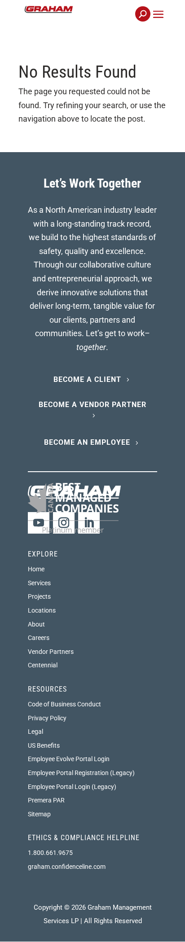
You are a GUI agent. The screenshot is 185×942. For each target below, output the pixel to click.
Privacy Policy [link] (47, 718)
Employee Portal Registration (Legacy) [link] (81, 772)
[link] (78, 19)
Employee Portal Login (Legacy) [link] (72, 786)
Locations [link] (42, 610)
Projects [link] (39, 596)
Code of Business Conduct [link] (64, 704)
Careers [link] (38, 637)
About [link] (36, 624)
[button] (158, 24)
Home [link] (36, 569)
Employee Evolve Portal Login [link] (69, 758)
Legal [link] (35, 731)
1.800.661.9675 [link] (50, 852)
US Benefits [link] (44, 745)
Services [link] (39, 583)
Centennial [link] (42, 665)
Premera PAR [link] (46, 800)
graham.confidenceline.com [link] (67, 866)
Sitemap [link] (39, 814)
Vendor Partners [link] (51, 651)
